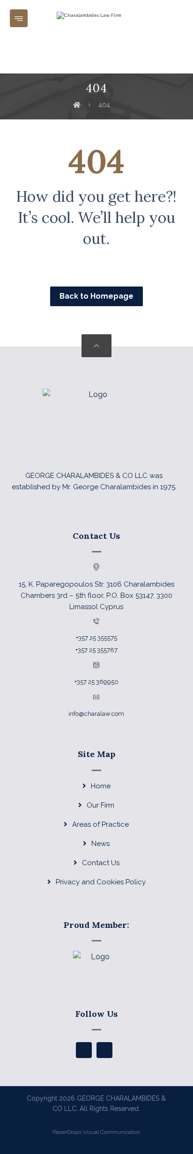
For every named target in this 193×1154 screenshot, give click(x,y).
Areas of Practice (100, 824)
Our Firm (100, 805)
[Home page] (77, 105)
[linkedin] (104, 1050)
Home (101, 786)
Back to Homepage (96, 296)
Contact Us (100, 863)
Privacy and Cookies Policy (101, 882)
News (100, 843)
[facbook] (84, 1050)
